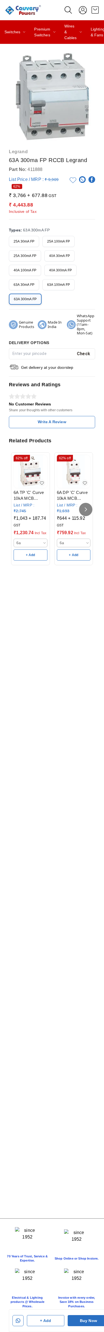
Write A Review (52, 422)
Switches (12, 32)
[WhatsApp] (82, 179)
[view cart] (95, 10)
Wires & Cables (70, 32)
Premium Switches (42, 32)
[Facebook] (91, 179)
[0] (95, 10)
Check (83, 353)
